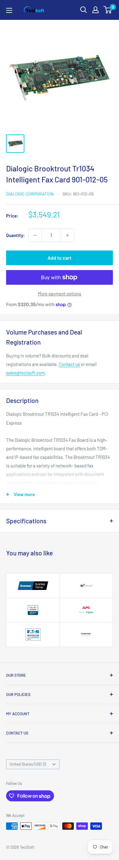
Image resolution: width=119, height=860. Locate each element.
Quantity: (15, 235)
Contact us (69, 364)
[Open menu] (9, 10)
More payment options (59, 293)
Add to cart (59, 258)
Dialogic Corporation (30, 193)
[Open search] (83, 9)
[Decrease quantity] (35, 235)
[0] (108, 9)
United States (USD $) (27, 764)
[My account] (95, 9)
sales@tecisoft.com (25, 372)
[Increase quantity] (67, 235)
